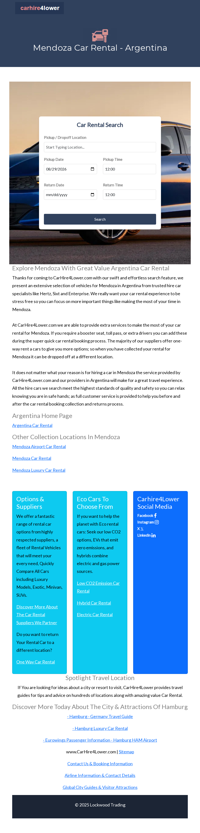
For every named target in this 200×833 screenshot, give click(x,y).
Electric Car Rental (95, 614)
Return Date (54, 185)
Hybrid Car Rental (94, 603)
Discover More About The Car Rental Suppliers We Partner (37, 614)
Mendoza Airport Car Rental (39, 446)
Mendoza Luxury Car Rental (38, 470)
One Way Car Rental (35, 661)
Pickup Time (112, 159)
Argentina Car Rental (32, 425)
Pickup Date (54, 159)
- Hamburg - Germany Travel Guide (100, 716)
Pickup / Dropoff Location (65, 137)
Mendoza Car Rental (31, 458)
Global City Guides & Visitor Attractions (100, 787)
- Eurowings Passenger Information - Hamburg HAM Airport (100, 740)
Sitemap (126, 751)
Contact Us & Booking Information (100, 763)
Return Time (113, 185)
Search (100, 219)
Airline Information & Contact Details (100, 775)
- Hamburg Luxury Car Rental (100, 728)
